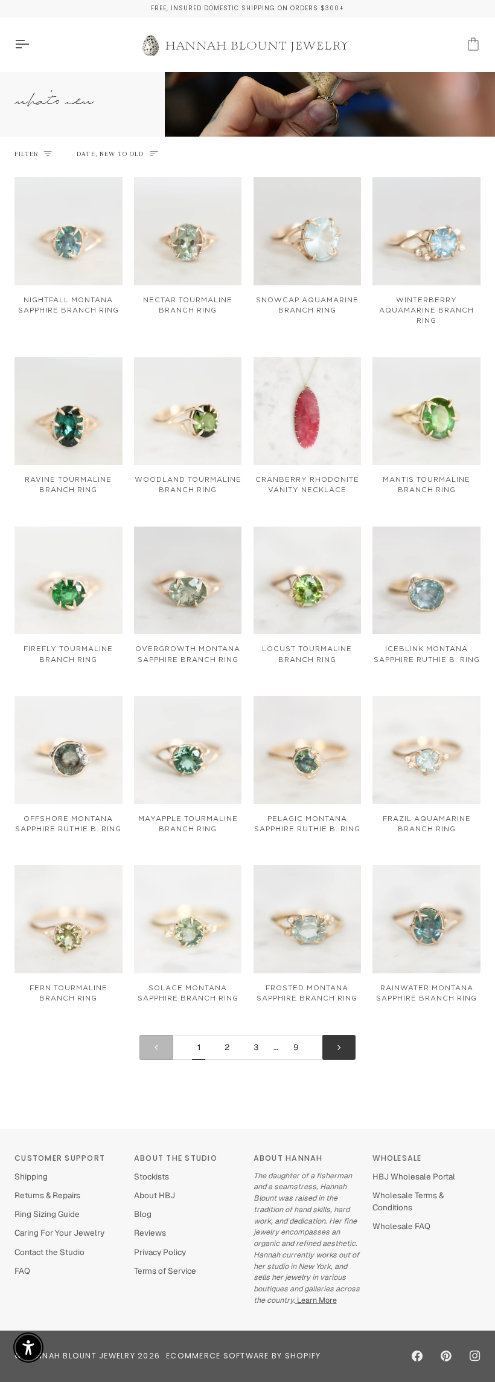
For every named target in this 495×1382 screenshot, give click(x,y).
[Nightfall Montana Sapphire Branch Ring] (68, 231)
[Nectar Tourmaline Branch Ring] (188, 231)
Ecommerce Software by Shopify (243, 1356)
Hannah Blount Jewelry (80, 1356)
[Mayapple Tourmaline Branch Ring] (188, 750)
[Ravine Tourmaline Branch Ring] (68, 411)
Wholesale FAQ (401, 1226)
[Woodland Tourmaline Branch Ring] (188, 411)
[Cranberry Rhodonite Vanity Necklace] (308, 411)
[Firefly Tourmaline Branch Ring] (68, 581)
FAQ (22, 1270)
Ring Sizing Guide (47, 1213)
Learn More (316, 1300)
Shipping (31, 1176)
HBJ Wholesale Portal (413, 1176)
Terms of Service (165, 1270)
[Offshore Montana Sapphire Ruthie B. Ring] (68, 750)
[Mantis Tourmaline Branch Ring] (426, 411)
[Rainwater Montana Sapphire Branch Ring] (426, 919)
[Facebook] (417, 1356)
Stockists (151, 1176)
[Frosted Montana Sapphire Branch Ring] (308, 919)
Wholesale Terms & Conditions (408, 1201)
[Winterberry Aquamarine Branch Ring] (426, 231)
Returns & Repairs (47, 1195)
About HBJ (154, 1195)
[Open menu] (32, 44)
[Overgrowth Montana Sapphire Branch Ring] (188, 581)
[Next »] (339, 1047)
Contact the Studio (49, 1252)
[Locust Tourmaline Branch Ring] (308, 581)
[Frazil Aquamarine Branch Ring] (426, 750)
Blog (143, 1213)
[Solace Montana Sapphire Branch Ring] (188, 919)
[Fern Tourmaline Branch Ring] (68, 919)
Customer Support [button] (59, 1158)
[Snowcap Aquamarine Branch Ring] (308, 231)
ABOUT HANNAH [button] (288, 1158)
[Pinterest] (446, 1356)
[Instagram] (475, 1356)
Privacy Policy (160, 1252)
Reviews (150, 1232)
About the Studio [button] (175, 1158)
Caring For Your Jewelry (59, 1232)
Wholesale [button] (396, 1158)
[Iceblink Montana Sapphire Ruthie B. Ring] (426, 581)
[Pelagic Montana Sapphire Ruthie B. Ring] (308, 750)
